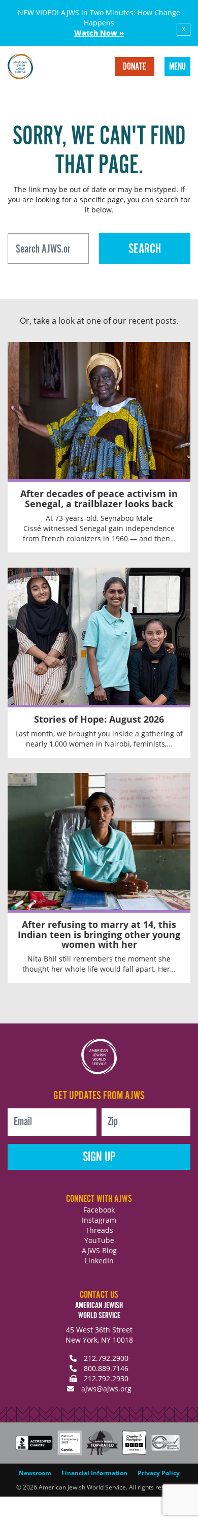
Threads (99, 1230)
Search (144, 249)
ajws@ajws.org (106, 1388)
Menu (177, 67)
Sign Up (99, 1157)
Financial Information (94, 1473)
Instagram (99, 1220)
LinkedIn (99, 1260)
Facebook (99, 1210)
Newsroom (35, 1473)
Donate (134, 67)
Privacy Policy (159, 1473)
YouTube (99, 1240)
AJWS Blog (99, 1250)
